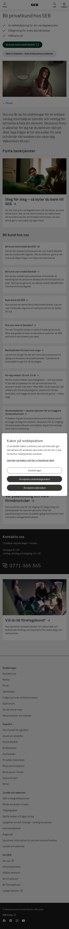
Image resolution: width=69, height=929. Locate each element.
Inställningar (34, 470)
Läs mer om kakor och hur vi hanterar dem (30, 460)
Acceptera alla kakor (34, 487)
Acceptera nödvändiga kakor (34, 479)
